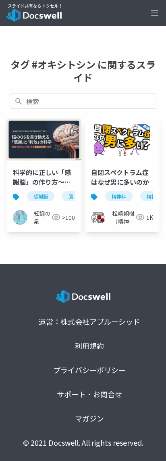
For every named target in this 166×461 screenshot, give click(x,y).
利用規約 (89, 345)
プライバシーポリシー (89, 370)
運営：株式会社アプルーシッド (89, 321)
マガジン (89, 418)
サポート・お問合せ (89, 394)
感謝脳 (40, 196)
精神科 (119, 196)
